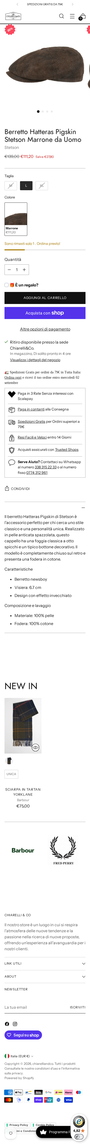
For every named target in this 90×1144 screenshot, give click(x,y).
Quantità (12, 259)
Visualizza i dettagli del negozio (35, 360)
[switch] (79, 1136)
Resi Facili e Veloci (32, 437)
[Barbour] (23, 850)
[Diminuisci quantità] (9, 270)
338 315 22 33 (45, 467)
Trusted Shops (66, 449)
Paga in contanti (31, 409)
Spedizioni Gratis (31, 421)
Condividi (20, 489)
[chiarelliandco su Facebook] (7, 1024)
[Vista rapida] (36, 748)
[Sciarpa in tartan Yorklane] (23, 726)
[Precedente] (17, 4)
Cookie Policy (45, 1125)
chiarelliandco (42, 1064)
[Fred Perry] (63, 850)
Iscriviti (78, 1007)
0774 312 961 (37, 472)
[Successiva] (72, 4)
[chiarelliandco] (13, 16)
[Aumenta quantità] (24, 270)
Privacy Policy (19, 1125)
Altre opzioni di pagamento (45, 329)
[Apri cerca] (61, 16)
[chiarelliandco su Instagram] (15, 1024)
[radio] (10, 185)
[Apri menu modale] (72, 16)
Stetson (11, 147)
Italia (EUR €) (20, 1056)
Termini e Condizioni (24, 1131)
